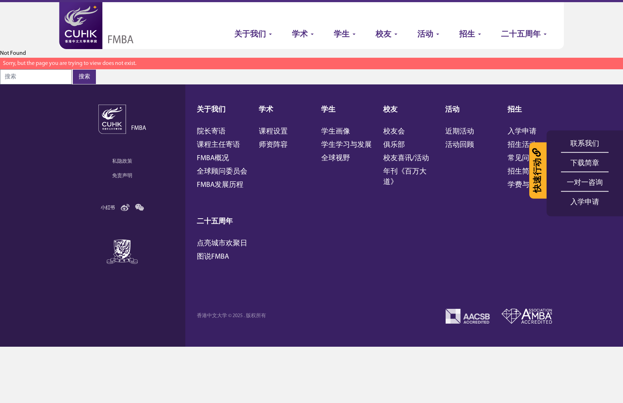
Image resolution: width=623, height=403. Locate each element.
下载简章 (584, 163)
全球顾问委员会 (222, 171)
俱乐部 (394, 145)
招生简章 (522, 171)
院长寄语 (211, 131)
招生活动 (522, 145)
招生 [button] (467, 34)
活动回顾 (459, 145)
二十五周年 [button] (521, 34)
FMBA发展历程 (220, 185)
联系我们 (584, 144)
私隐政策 (122, 161)
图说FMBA (213, 256)
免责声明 (122, 176)
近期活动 (459, 131)
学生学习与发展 (346, 145)
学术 (266, 109)
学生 (328, 109)
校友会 (394, 131)
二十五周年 (215, 221)
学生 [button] (342, 34)
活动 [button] (425, 34)
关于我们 (211, 109)
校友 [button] (384, 34)
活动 (452, 109)
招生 (515, 109)
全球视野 (335, 158)
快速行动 (538, 175)
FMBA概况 (213, 158)
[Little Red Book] (108, 207)
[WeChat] (139, 207)
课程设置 (273, 131)
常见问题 (522, 158)
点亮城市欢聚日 (222, 243)
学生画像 (335, 131)
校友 (390, 109)
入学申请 (522, 131)
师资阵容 (273, 145)
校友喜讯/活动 (406, 158)
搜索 (84, 77)
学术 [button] (300, 34)
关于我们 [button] (250, 34)
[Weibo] (125, 207)
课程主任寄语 (218, 145)
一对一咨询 (585, 183)
